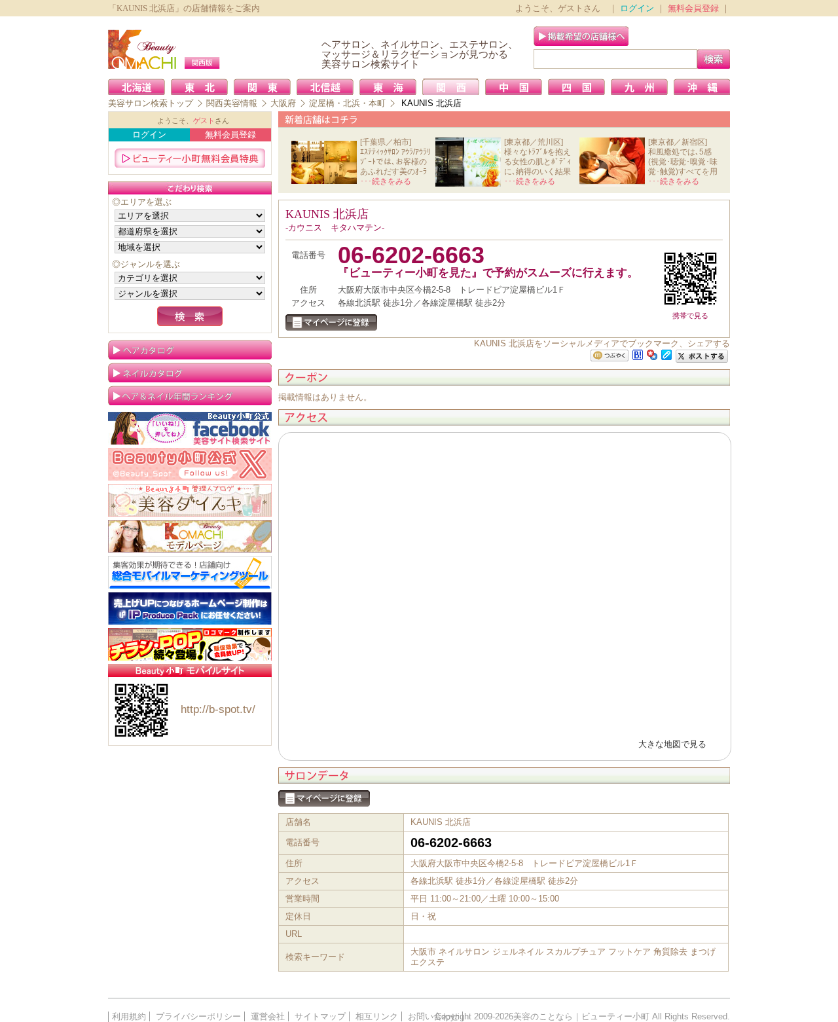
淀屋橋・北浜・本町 (347, 103)
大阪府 (283, 103)
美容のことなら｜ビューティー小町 (581, 1016)
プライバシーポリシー (198, 1016)
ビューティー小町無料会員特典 (190, 158)
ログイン (637, 8)
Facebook (190, 428)
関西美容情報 (231, 103)
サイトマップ (320, 1016)
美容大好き (190, 500)
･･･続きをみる (385, 181)
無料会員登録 (693, 8)
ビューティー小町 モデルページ (190, 536)
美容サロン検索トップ (150, 103)
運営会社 (268, 1016)
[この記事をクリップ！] (666, 354)
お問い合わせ (433, 1016)
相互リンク (376, 1016)
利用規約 (129, 1016)
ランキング (190, 395)
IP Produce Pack (190, 608)
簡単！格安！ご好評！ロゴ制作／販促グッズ (190, 644)
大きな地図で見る (672, 744)
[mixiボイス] (609, 356)
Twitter (190, 464)
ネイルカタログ (190, 372)
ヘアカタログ (190, 349)
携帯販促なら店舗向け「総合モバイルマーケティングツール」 (190, 572)
